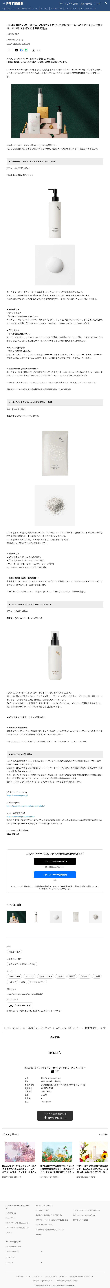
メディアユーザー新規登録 (55, 874)
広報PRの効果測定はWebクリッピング (50, 1229)
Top (3, 8)
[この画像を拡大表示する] (16, 917)
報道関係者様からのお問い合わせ (81, 1276)
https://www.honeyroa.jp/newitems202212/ (25, 994)
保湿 (23, 982)
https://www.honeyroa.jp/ (17, 796)
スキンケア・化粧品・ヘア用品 (22, 964)
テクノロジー (13, 8)
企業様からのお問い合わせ (42, 1281)
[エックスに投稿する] (16, 50)
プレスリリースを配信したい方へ (18, 1227)
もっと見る (103, 1134)
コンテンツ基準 (51, 1276)
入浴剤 (97, 976)
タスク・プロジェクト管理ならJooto (86, 1210)
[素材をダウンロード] (34, 50)
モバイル (26, 8)
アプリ (35, 8)
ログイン (98, 3)
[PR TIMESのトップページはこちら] (14, 3)
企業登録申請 (86, 3)
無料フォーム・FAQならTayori (84, 1215)
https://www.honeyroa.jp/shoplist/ (21, 816)
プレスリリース (19, 1028)
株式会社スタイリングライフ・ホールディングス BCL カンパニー (54, 1028)
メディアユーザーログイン (55, 861)
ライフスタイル (85, 8)
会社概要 (19, 1276)
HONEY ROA (14, 976)
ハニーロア (29, 976)
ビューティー (56, 8)
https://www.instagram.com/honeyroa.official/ (26, 806)
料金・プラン (10, 1218)
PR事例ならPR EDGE (80, 1220)
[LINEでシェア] (26, 50)
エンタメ (44, 8)
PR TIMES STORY (42, 1210)
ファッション (70, 8)
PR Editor (39, 1234)
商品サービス (14, 952)
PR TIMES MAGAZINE (44, 1225)
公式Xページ (10, 1257)
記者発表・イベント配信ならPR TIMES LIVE (52, 1220)
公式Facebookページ (13, 1246)
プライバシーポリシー (34, 1276)
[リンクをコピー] (38, 50)
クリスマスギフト (37, 982)
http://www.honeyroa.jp (51, 1078)
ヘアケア (12, 982)
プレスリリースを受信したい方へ (18, 1223)
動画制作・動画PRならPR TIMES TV (49, 1215)
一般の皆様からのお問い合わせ (66, 1281)
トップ (6, 1028)
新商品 (72, 976)
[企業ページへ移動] (55, 1053)
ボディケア (84, 976)
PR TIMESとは (11, 1213)
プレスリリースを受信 (68, 3)
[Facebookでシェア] (21, 50)
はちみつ (61, 976)
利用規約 (63, 1276)
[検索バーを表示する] (106, 3)
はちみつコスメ (45, 976)
